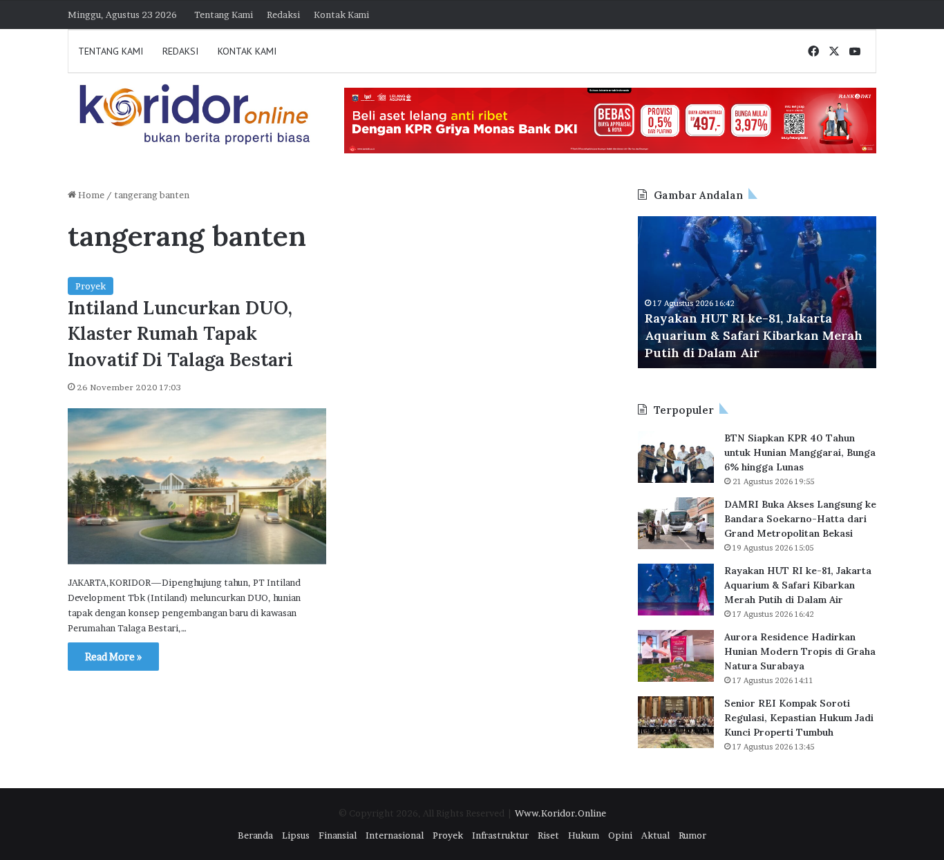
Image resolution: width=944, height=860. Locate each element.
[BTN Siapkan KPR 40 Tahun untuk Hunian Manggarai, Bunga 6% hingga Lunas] (676, 457)
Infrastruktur (500, 835)
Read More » (113, 656)
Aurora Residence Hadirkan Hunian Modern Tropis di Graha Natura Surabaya (800, 651)
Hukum (583, 835)
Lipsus (296, 835)
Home (90, 194)
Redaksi (283, 14)
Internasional (395, 835)
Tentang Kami (223, 14)
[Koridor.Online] (195, 114)
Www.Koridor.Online (560, 813)
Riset (548, 835)
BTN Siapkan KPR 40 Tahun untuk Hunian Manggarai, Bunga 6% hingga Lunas (800, 452)
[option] (757, 292)
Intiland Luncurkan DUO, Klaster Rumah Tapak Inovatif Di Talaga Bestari (180, 334)
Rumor (692, 835)
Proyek (90, 286)
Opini (620, 835)
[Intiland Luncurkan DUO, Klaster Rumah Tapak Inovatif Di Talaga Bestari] (197, 486)
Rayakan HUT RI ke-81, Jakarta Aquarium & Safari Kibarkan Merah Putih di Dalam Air (753, 335)
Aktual (655, 835)
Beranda (255, 835)
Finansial (338, 835)
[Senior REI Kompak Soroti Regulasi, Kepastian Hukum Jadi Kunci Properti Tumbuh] (676, 722)
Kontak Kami (341, 14)
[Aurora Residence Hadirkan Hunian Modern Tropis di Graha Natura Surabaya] (676, 656)
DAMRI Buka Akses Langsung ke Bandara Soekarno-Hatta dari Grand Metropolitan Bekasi (800, 518)
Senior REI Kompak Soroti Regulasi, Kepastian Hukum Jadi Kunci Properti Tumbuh (799, 717)
